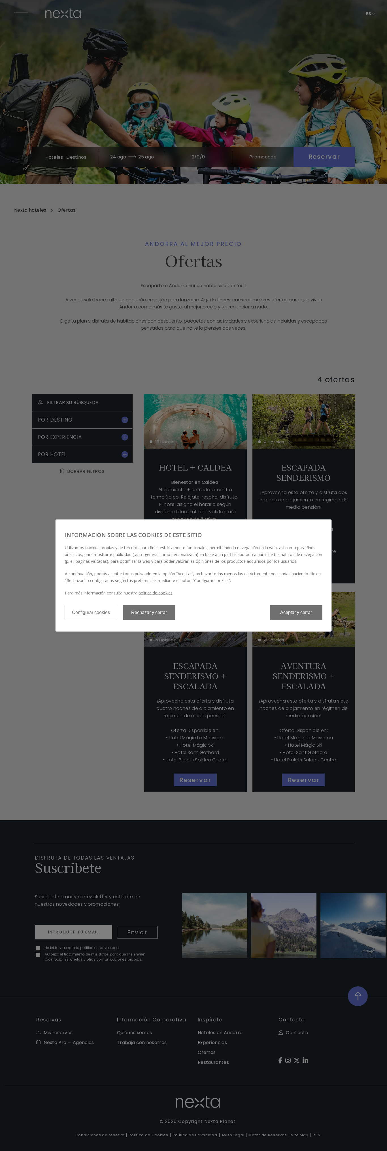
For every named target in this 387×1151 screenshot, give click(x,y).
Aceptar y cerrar (296, 612)
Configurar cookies (91, 612)
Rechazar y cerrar (149, 612)
